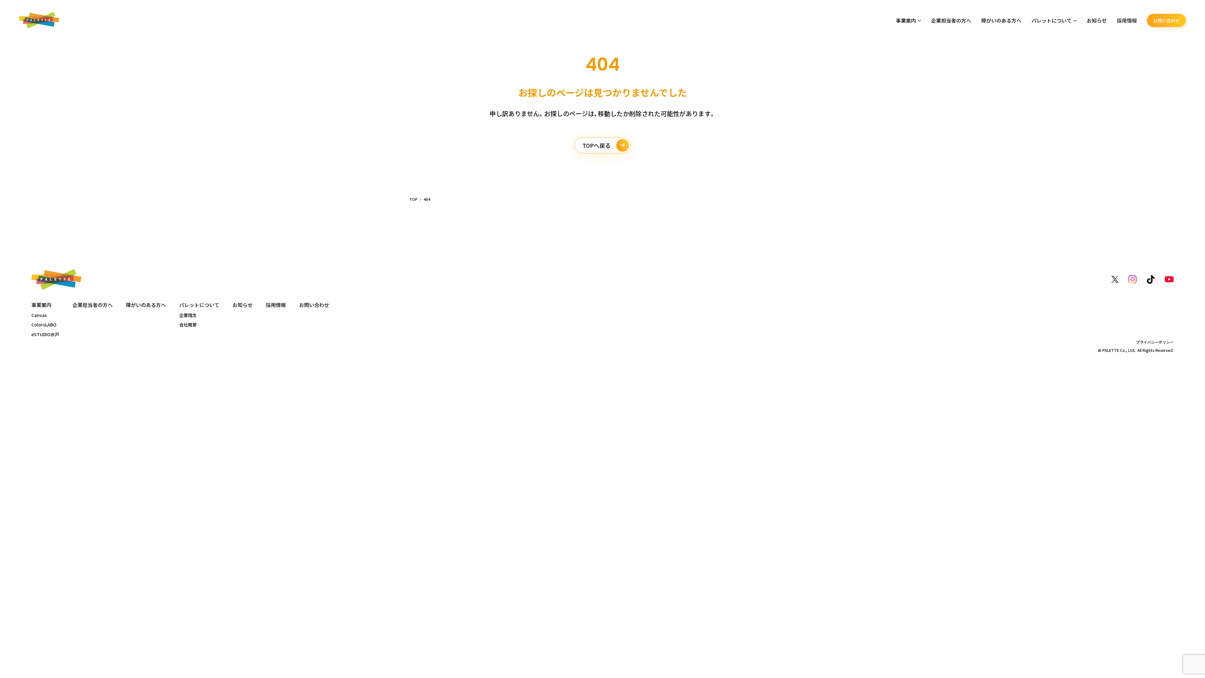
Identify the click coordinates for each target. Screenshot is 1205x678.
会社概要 (188, 324)
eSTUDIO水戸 (45, 334)
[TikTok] (1151, 279)
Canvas (39, 315)
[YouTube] (1169, 279)
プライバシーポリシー (1155, 342)
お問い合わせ (1166, 20)
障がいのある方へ (1001, 20)
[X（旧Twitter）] (1114, 279)
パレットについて (1051, 20)
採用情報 (1127, 20)
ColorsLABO (43, 324)
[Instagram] (1132, 279)
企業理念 (188, 315)
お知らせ (1097, 20)
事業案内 (906, 20)
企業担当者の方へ (951, 20)
